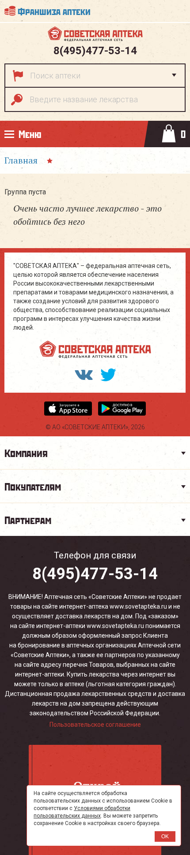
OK (165, 836)
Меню (30, 133)
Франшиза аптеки (54, 10)
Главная (21, 160)
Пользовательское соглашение (95, 724)
